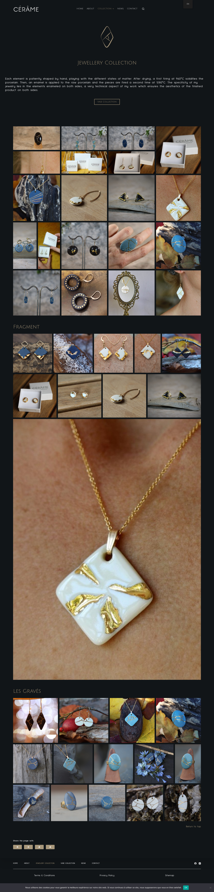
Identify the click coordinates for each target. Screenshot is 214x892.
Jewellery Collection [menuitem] (45, 863)
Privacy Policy (107, 875)
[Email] (50, 847)
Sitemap (169, 875)
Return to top (193, 826)
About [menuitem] (90, 9)
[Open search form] (143, 9)
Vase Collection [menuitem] (68, 863)
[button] (36, 138)
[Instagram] (200, 863)
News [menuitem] (120, 9)
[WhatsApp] (39, 847)
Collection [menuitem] (105, 9)
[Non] (210, 887)
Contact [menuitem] (132, 9)
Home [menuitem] (80, 9)
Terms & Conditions (44, 875)
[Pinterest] (28, 847)
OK (186, 887)
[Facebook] (17, 847)
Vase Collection (107, 102)
